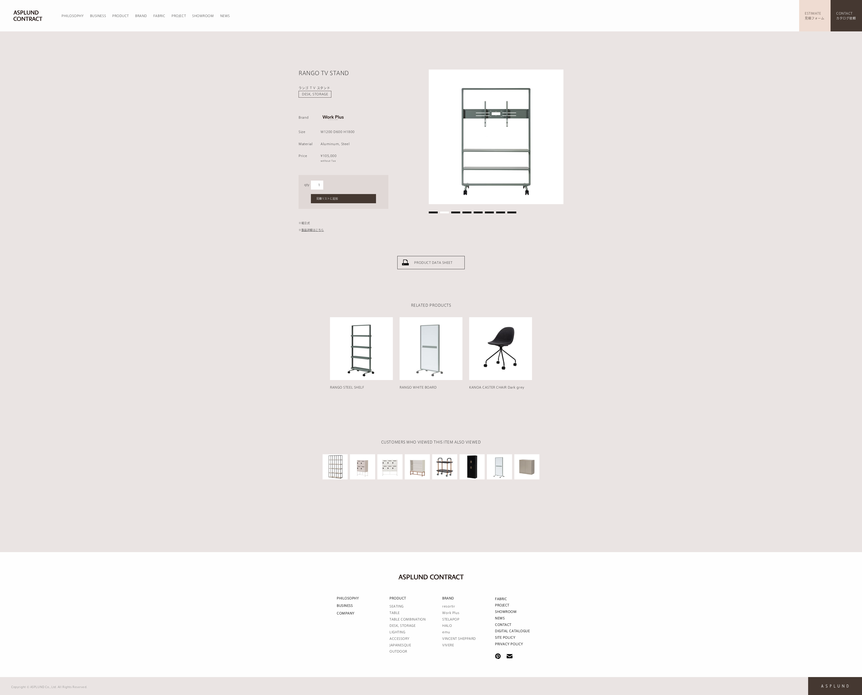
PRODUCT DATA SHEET (433, 262)
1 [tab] (433, 212)
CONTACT (503, 624)
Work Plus (451, 612)
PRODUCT (120, 15)
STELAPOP (450, 619)
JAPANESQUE (400, 645)
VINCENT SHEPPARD (459, 638)
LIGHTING (397, 632)
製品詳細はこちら (312, 230)
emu (446, 632)
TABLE (394, 612)
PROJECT (179, 15)
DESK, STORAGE (315, 94)
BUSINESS (98, 15)
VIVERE (448, 645)
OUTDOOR (398, 651)
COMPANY (345, 613)
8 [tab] (511, 212)
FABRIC (159, 15)
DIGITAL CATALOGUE (512, 631)
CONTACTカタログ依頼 (846, 16)
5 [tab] (478, 212)
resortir (448, 606)
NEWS (225, 15)
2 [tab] (444, 212)
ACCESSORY (399, 638)
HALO (447, 625)
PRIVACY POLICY (509, 644)
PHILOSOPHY (73, 15)
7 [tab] (500, 212)
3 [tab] (455, 212)
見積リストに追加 (327, 198)
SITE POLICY (505, 637)
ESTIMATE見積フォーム (814, 16)
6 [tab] (489, 212)
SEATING (396, 606)
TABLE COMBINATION (407, 619)
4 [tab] (466, 212)
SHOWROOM (203, 15)
